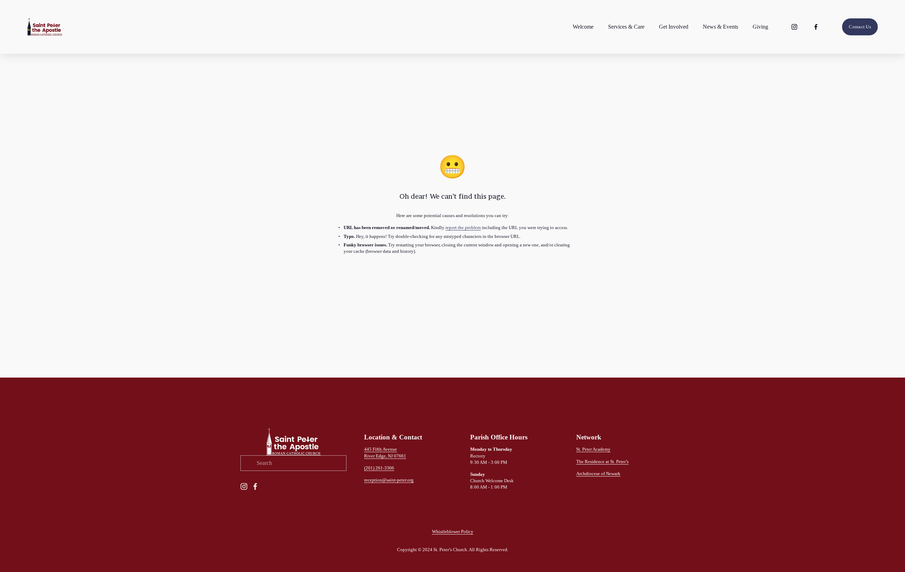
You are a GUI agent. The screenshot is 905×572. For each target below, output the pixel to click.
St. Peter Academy (593, 449)
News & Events (720, 27)
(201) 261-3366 (379, 468)
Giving (760, 27)
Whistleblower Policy (452, 531)
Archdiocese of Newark (598, 473)
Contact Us (860, 26)
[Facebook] (815, 26)
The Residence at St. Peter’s (602, 461)
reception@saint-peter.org (389, 480)
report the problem (463, 227)
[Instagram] (794, 26)
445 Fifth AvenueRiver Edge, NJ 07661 (385, 452)
